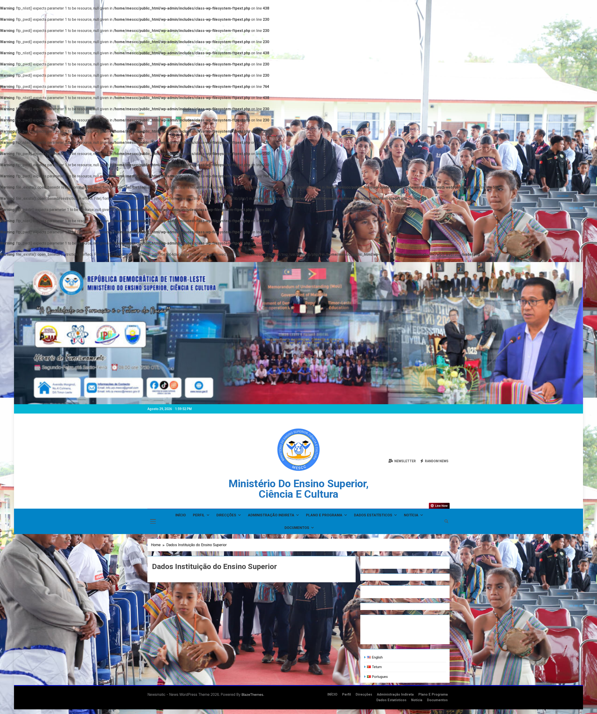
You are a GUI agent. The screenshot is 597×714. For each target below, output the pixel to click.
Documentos (297, 528)
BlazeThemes (252, 695)
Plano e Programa (324, 515)
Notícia (411, 515)
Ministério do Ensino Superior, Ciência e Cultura (299, 488)
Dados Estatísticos (373, 515)
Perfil (199, 515)
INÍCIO (180, 515)
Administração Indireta (271, 515)
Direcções (226, 515)
